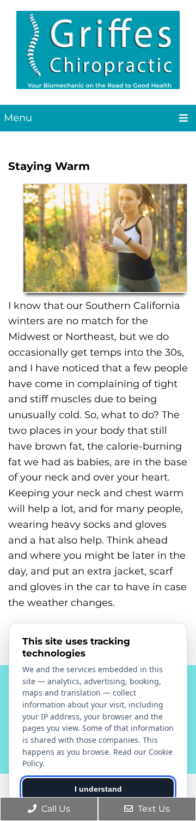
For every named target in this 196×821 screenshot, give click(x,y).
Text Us (153, 809)
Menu (18, 118)
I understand (98, 789)
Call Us (54, 809)
